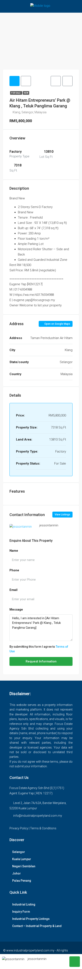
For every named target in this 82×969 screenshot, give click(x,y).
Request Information (41, 661)
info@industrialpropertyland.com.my (37, 815)
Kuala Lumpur (21, 859)
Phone (14, 570)
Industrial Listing (23, 904)
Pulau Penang (21, 880)
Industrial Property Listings (31, 918)
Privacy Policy (18, 828)
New (26, 93)
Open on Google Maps (57, 323)
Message (16, 609)
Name (13, 551)
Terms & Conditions (43, 828)
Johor (16, 873)
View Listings (62, 514)
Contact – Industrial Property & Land (37, 926)
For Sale (16, 93)
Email (13, 590)
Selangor (18, 852)
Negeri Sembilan (23, 866)
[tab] (14, 81)
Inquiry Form (21, 911)
